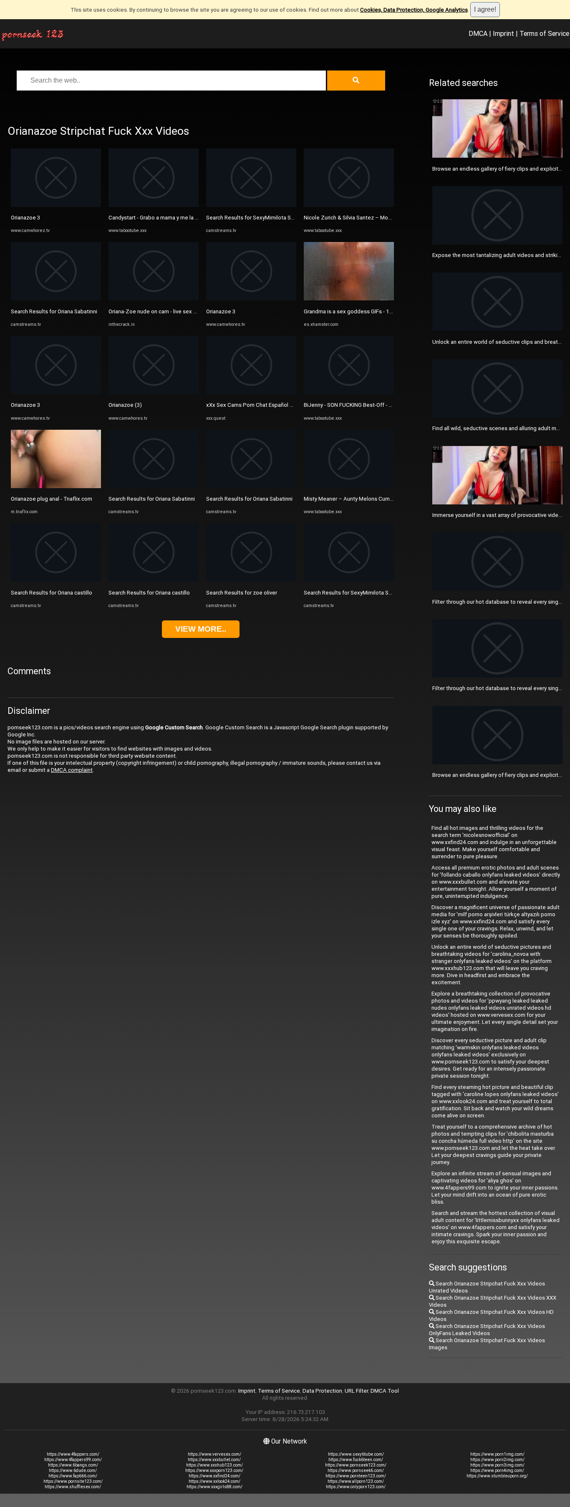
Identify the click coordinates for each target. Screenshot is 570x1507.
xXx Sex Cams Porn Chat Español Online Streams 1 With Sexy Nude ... (291, 404)
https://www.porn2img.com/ (497, 1459)
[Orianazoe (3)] (153, 392)
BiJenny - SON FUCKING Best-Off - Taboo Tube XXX (367, 404)
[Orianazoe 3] (56, 205)
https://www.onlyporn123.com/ (356, 1486)
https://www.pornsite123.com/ (73, 1481)
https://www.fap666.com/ (72, 1476)
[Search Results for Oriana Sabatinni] (56, 298)
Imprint (503, 33)
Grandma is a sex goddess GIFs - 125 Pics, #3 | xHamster (374, 311)
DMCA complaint (72, 770)
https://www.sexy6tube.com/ (356, 1454)
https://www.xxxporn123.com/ (214, 1470)
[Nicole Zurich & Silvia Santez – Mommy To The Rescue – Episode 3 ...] (349, 205)
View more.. (200, 629)
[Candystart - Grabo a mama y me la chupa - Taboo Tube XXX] (153, 205)
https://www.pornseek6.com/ (356, 1470)
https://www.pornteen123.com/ (355, 1476)
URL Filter (356, 1390)
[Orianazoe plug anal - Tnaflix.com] (56, 486)
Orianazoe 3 (25, 217)
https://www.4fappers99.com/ (73, 1459)
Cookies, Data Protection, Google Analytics (414, 9)
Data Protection (322, 1390)
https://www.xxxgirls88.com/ (214, 1486)
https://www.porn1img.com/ (497, 1454)
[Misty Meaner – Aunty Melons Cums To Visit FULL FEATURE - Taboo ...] (349, 486)
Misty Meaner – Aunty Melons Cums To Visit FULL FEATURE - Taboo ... (390, 498)
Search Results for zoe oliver (241, 592)
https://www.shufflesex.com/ (73, 1486)
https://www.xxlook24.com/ (214, 1481)
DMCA (478, 33)
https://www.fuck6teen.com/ (355, 1459)
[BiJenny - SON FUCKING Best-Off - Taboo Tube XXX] (349, 392)
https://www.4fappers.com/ (73, 1454)
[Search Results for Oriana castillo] (56, 579)
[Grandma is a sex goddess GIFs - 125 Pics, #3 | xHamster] (349, 298)
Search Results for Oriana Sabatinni (54, 311)
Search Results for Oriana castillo (51, 592)
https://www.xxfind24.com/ (214, 1476)
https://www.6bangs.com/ (73, 1465)
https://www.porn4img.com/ (497, 1470)
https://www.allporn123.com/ (356, 1481)
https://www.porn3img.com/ (497, 1465)
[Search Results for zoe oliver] (251, 579)
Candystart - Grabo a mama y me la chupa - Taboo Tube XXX (182, 217)
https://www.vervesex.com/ (214, 1454)
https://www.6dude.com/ (73, 1470)
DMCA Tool (385, 1390)
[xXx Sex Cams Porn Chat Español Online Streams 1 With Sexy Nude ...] (251, 392)
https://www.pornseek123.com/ (355, 1465)
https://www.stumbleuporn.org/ (497, 1476)
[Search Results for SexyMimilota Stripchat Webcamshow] (251, 205)
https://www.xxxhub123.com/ (214, 1465)
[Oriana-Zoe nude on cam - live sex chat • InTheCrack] (153, 298)
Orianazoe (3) (125, 404)
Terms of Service (544, 33)
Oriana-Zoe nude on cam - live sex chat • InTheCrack (172, 311)
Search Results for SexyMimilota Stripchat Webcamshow (276, 217)
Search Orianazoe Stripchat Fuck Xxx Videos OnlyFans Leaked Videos (487, 1330)
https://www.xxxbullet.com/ (214, 1459)
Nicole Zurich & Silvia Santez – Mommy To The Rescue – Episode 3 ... (389, 217)
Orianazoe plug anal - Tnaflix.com (51, 498)
